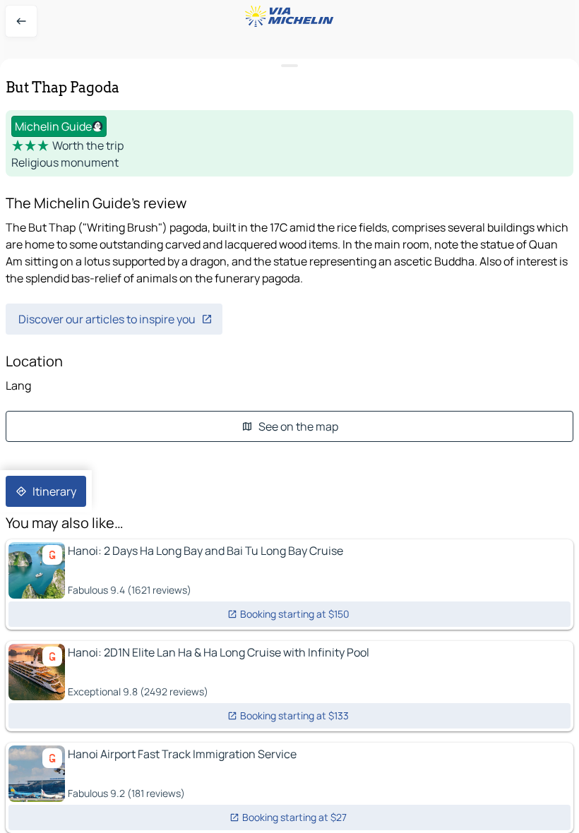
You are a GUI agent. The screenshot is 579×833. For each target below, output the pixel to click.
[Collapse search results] (289, 66)
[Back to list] (21, 21)
